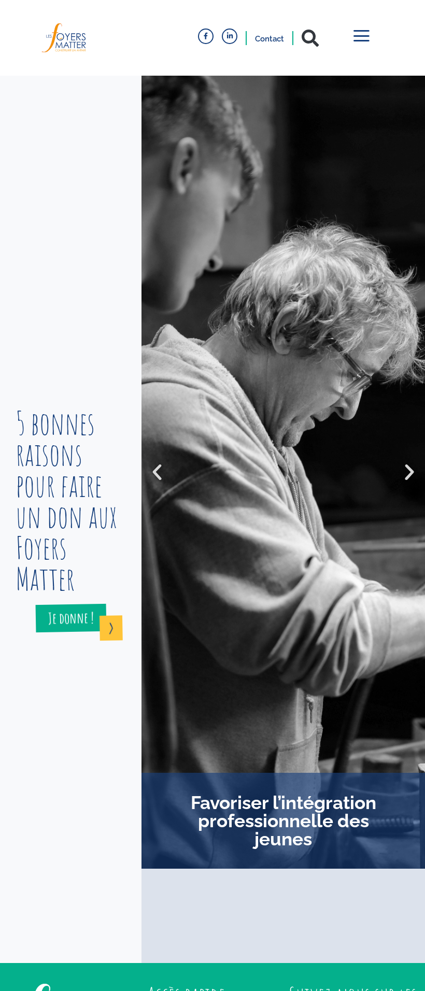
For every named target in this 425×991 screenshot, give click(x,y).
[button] (310, 38)
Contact (269, 39)
